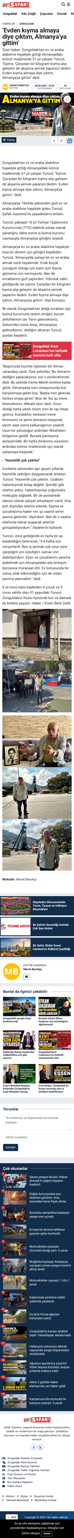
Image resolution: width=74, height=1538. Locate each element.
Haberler (8, 23)
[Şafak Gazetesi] (15, 4)
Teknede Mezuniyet (17, 1500)
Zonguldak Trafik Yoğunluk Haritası (28, 1470)
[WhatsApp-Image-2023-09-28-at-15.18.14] (37, 741)
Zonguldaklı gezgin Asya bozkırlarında (17, 1020)
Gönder (11, 1147)
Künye (24, 1496)
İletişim (10, 1496)
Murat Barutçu (32, 969)
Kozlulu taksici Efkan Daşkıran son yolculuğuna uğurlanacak (53, 1021)
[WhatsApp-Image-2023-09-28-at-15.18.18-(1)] (37, 634)
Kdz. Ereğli (28, 14)
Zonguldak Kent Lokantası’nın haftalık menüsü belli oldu (51, 1055)
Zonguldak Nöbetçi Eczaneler (25, 1458)
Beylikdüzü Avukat (45, 1500)
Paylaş (11, 139)
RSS (13, 1517)
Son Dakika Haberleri (20, 1482)
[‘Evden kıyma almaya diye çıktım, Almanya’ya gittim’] (37, 114)
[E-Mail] (26, 977)
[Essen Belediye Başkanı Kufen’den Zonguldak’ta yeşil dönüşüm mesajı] (19, 1073)
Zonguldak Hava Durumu (22, 1462)
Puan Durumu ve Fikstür (21, 1474)
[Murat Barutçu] (11, 971)
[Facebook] (34, 1447)
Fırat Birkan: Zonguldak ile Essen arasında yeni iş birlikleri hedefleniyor (54, 1088)
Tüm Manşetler (16, 1478)
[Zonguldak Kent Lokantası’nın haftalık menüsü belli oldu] (55, 1040)
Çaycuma (46, 14)
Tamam (46, 1533)
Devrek (62, 14)
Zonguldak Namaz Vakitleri (23, 1466)
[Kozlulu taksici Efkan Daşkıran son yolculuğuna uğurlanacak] (55, 1006)
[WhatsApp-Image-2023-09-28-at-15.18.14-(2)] (37, 792)
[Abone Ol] (69, 140)
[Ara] (63, 4)
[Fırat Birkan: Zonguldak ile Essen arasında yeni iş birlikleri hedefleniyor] (55, 1073)
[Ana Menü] (68, 4)
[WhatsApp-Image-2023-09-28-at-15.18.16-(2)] (37, 686)
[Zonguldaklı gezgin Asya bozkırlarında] (19, 1006)
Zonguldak (10, 14)
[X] (40, 1447)
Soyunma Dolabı (43, 1496)
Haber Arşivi (14, 1486)
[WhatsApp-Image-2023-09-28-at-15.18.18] (37, 844)
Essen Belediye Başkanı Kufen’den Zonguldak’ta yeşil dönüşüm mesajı (16, 1088)
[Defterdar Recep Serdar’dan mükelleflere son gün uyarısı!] (19, 1040)
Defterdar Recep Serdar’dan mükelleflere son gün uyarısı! (19, 1055)
